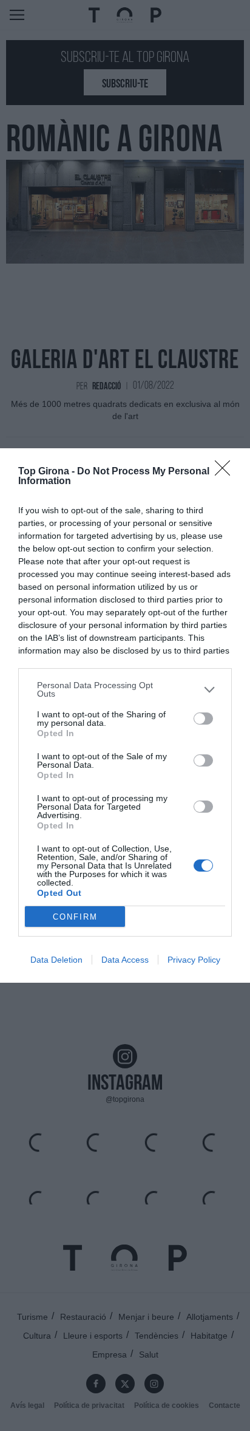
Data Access (125, 960)
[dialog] (125, 715)
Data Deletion (56, 960)
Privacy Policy (193, 960)
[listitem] (125, 689)
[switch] (203, 718)
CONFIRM (75, 916)
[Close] (226, 471)
